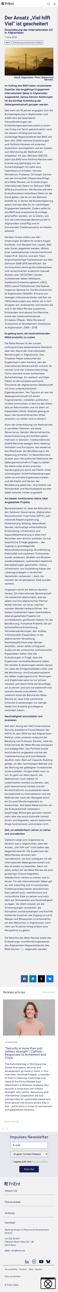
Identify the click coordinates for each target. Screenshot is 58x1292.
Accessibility (11, 1269)
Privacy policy (40, 1161)
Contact (23, 1269)
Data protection (12, 1276)
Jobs (30, 1269)
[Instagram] (34, 1262)
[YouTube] (41, 1262)
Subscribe (29, 1169)
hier (22, 949)
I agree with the (30, 1161)
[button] (24, 978)
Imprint (38, 1269)
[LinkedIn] (27, 1262)
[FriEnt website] (8, 3)
